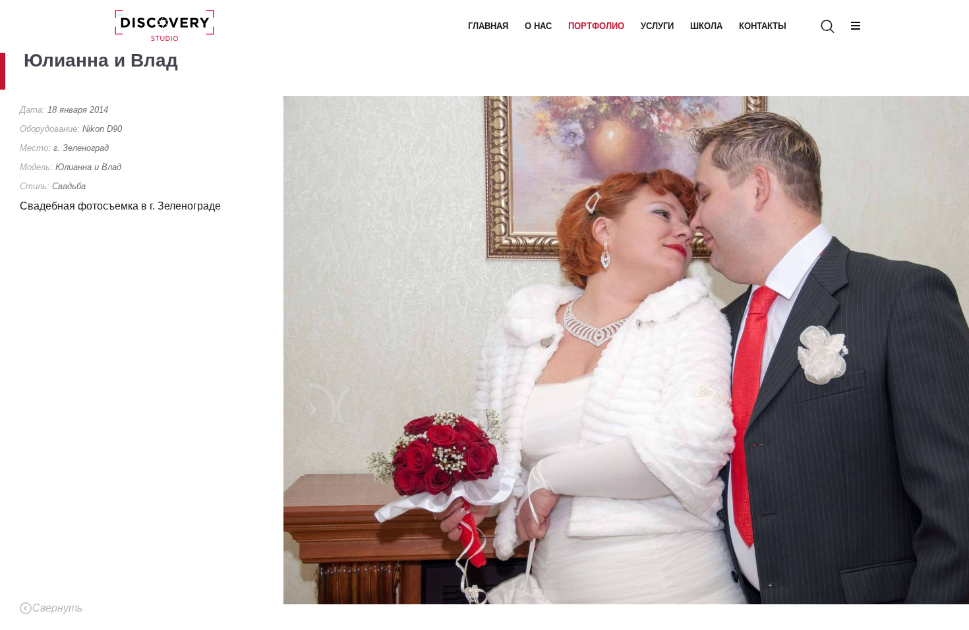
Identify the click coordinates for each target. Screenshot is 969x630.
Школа (706, 26)
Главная (488, 26)
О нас (538, 26)
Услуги (657, 26)
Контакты (762, 26)
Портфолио (596, 26)
